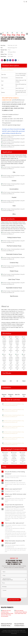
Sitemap (24, 632)
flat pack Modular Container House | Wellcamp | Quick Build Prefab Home (19, 625)
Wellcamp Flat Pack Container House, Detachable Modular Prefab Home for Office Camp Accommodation (7, 625)
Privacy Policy (14, 633)
